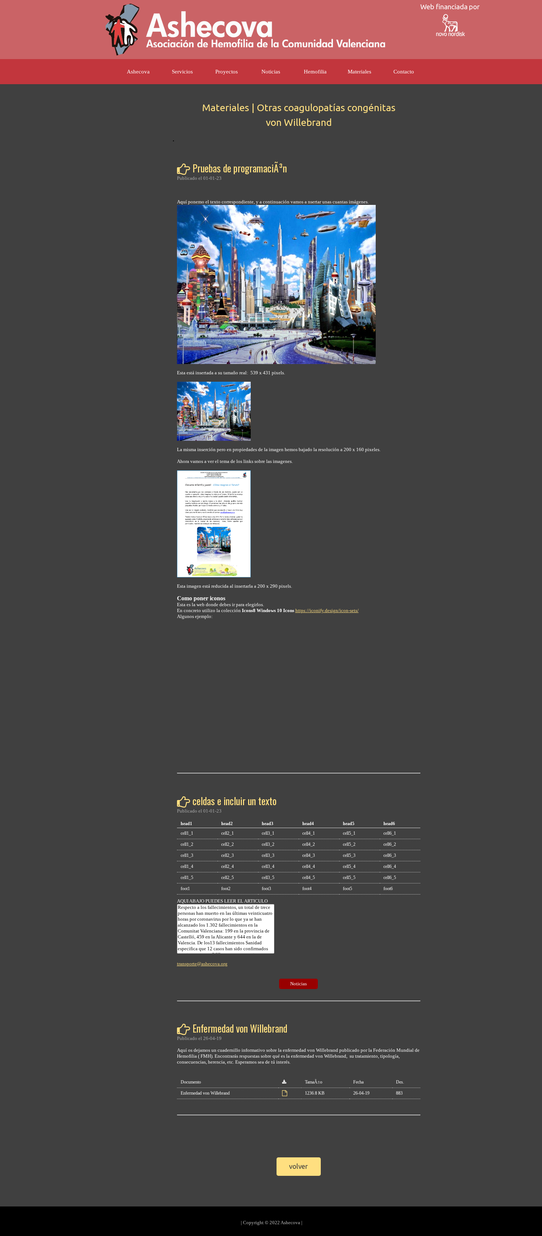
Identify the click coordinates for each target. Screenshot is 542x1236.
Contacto (403, 72)
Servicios (182, 72)
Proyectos (226, 72)
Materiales (359, 72)
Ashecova (138, 72)
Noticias (270, 72)
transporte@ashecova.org (202, 964)
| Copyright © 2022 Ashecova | (271, 1222)
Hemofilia (315, 72)
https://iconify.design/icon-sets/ (327, 610)
